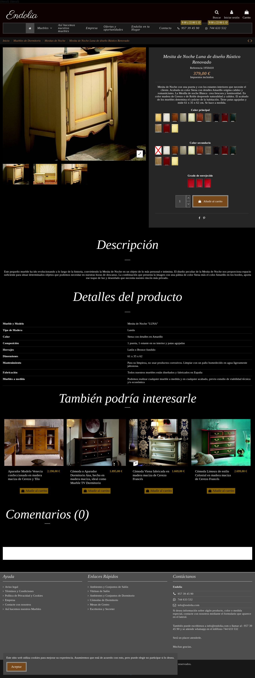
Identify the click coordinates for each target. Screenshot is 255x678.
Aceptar (16, 666)
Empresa (10, 600)
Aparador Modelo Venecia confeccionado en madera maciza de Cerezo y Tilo (25, 475)
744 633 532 (185, 599)
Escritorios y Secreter (102, 609)
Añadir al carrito (213, 201)
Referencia (196, 67)
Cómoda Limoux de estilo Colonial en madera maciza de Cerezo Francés (213, 475)
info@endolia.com (188, 605)
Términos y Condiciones (19, 591)
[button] (44, 28)
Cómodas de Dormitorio (104, 600)
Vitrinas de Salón (100, 591)
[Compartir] (199, 218)
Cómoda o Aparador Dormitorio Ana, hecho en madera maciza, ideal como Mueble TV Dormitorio (88, 477)
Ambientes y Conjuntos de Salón (109, 586)
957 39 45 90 (185, 593)
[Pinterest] (204, 218)
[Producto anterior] (249, 40)
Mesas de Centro (99, 604)
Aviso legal (11, 586)
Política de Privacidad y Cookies (24, 595)
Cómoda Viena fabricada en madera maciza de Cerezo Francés (151, 475)
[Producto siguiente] (251, 40)
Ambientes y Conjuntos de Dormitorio (112, 595)
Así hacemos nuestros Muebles (23, 609)
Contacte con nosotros (18, 604)
